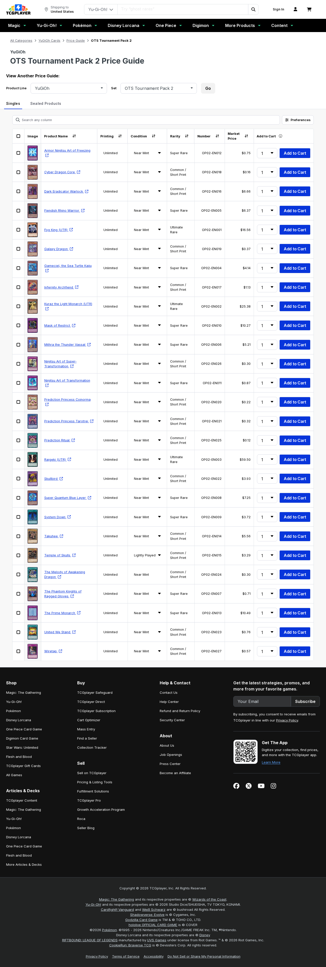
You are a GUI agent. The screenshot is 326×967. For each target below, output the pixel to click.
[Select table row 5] (18, 230)
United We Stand (57, 632)
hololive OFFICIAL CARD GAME (153, 925)
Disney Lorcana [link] (18, 720)
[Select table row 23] (18, 574)
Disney (204, 935)
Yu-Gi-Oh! (47, 25)
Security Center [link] (172, 720)
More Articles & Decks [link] (24, 864)
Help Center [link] (169, 702)
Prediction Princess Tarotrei (66, 421)
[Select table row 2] (18, 172)
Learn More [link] (271, 762)
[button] (253, 9)
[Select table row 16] (18, 440)
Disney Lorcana (123, 25)
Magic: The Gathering (116, 899)
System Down (55, 517)
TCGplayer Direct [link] (91, 702)
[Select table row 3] (18, 191)
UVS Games (156, 940)
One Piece (166, 25)
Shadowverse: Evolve (147, 915)
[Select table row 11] (18, 345)
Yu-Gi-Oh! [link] (14, 702)
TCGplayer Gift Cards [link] (23, 766)
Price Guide (75, 40)
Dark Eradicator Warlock (64, 191)
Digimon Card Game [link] (22, 738)
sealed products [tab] (45, 103)
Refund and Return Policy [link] (180, 711)
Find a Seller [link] (87, 738)
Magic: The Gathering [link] (23, 692)
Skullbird (51, 479)
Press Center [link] (170, 764)
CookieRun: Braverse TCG (130, 945)
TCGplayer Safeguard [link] (95, 692)
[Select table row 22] (18, 555)
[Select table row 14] (18, 402)
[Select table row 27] (18, 651)
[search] (183, 9)
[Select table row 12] (18, 364)
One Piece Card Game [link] (24, 729)
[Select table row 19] (18, 498)
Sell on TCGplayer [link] (91, 773)
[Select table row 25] (18, 613)
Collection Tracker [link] (92, 747)
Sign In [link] (278, 9)
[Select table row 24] (18, 594)
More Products (240, 25)
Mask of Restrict (57, 325)
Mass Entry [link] (86, 729)
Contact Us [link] (169, 692)
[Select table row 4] (18, 211)
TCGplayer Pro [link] (89, 800)
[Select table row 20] (18, 517)
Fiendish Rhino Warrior (62, 210)
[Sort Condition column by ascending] (153, 136)
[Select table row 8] (18, 287)
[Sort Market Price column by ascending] (246, 136)
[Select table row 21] (18, 536)
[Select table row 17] (18, 459)
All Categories (21, 40)
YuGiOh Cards (49, 40)
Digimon (201, 25)
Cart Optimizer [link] (88, 720)
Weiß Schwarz (154, 909)
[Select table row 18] (18, 478)
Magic (14, 25)
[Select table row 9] (18, 306)
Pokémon (82, 25)
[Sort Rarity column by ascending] (186, 136)
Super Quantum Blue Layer (65, 498)
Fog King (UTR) (56, 230)
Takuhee (51, 536)
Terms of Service (126, 956)
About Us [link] (167, 745)
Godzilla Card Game (141, 920)
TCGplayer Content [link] (21, 800)
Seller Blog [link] (85, 828)
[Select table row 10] (18, 325)
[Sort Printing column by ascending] (120, 136)
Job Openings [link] (171, 755)
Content (279, 25)
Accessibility (154, 956)
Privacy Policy (287, 720)
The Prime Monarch (60, 613)
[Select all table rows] (18, 136)
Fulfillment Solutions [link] (93, 791)
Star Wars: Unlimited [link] (22, 747)
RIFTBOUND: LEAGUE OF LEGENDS (90, 940)
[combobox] (67, 88)
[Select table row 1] (18, 153)
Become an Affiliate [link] (175, 773)
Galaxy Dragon (56, 249)
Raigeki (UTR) (55, 459)
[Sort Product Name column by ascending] (74, 136)
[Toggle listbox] (102, 88)
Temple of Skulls (57, 555)
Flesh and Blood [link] (19, 757)
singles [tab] (13, 103)
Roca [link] (81, 819)
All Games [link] (14, 775)
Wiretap (51, 651)
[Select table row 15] (18, 421)
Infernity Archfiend (59, 287)
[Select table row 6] (18, 249)
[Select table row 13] (18, 383)
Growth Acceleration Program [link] (101, 809)
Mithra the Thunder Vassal (65, 345)
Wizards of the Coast (209, 899)
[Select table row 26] (18, 632)
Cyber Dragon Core (60, 172)
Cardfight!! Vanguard (117, 909)
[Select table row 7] (18, 268)
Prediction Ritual (57, 440)
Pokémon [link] (13, 711)
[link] (18, 9)
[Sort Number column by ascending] (217, 136)
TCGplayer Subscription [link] (96, 711)
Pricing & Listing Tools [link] (94, 782)
